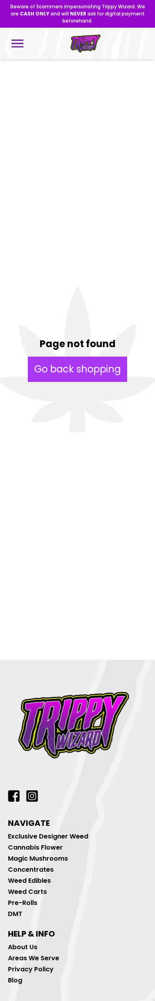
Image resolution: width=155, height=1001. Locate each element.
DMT (15, 913)
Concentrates (31, 869)
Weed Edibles (29, 880)
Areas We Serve (33, 958)
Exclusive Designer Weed (48, 836)
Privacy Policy (31, 969)
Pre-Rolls (22, 902)
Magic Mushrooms (38, 858)
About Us (22, 947)
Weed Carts (27, 891)
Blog (15, 980)
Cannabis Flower (35, 847)
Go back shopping (77, 369)
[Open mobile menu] (17, 43)
